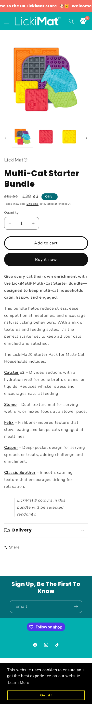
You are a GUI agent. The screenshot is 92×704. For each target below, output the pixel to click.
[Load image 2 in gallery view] (46, 136)
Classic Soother (20, 472)
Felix (9, 422)
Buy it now (46, 259)
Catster (11, 372)
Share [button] (14, 547)
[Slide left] (5, 138)
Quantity (11, 212)
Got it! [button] (46, 695)
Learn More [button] (18, 682)
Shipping (32, 204)
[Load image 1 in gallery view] (22, 136)
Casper (11, 447)
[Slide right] (86, 138)
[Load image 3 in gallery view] (69, 136)
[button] (7, 21)
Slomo (10, 404)
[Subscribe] (76, 606)
